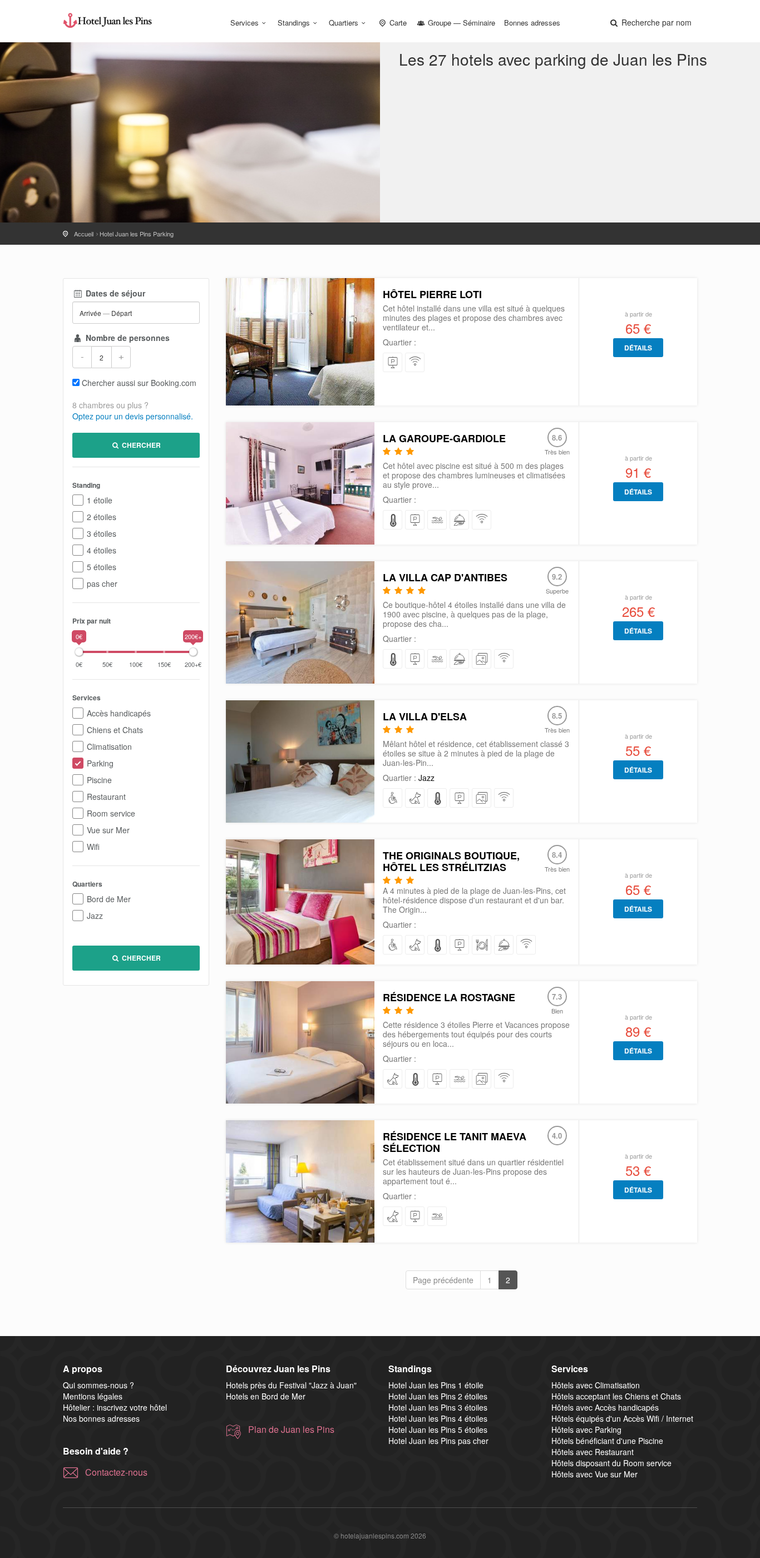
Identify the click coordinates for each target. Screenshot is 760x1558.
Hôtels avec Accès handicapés (605, 1407)
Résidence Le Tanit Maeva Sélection (454, 1142)
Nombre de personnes (126, 337)
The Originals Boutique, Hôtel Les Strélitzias (451, 861)
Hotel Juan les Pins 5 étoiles (437, 1429)
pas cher (102, 583)
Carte (397, 22)
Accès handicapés (119, 713)
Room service (111, 813)
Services (244, 22)
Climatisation (109, 746)
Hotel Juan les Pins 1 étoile (435, 1385)
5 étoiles (101, 566)
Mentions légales (92, 1396)
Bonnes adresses (532, 22)
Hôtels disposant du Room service (611, 1462)
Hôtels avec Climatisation (595, 1385)
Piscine (99, 779)
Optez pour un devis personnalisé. (132, 416)
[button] (650, 22)
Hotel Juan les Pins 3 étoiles (437, 1407)
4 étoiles (101, 550)
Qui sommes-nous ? (98, 1385)
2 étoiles (101, 516)
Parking (100, 763)
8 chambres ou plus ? (110, 404)
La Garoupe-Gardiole (444, 438)
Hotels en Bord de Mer (265, 1396)
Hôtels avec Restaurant (592, 1451)
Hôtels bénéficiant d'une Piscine (607, 1440)
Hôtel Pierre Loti (432, 294)
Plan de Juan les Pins (291, 1429)
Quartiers (343, 22)
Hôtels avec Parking (586, 1429)
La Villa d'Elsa (425, 716)
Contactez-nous (116, 1472)
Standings (294, 22)
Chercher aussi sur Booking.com (139, 382)
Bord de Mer (109, 898)
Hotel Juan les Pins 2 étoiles (437, 1396)
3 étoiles (101, 533)
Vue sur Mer (108, 829)
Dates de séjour (114, 293)
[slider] (79, 652)
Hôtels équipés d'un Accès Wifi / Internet (622, 1418)
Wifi (93, 846)
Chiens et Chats (115, 729)
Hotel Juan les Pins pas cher (438, 1440)
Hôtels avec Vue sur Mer (594, 1474)
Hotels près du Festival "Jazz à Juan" (291, 1385)
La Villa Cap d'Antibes (445, 577)
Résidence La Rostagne (449, 997)
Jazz (95, 915)
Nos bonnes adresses (101, 1418)
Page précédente (443, 1279)
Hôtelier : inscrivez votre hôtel (115, 1407)
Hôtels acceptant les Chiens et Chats (616, 1396)
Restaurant (106, 796)
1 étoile (99, 500)
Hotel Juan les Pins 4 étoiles (437, 1418)
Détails (638, 348)
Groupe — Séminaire (460, 22)
